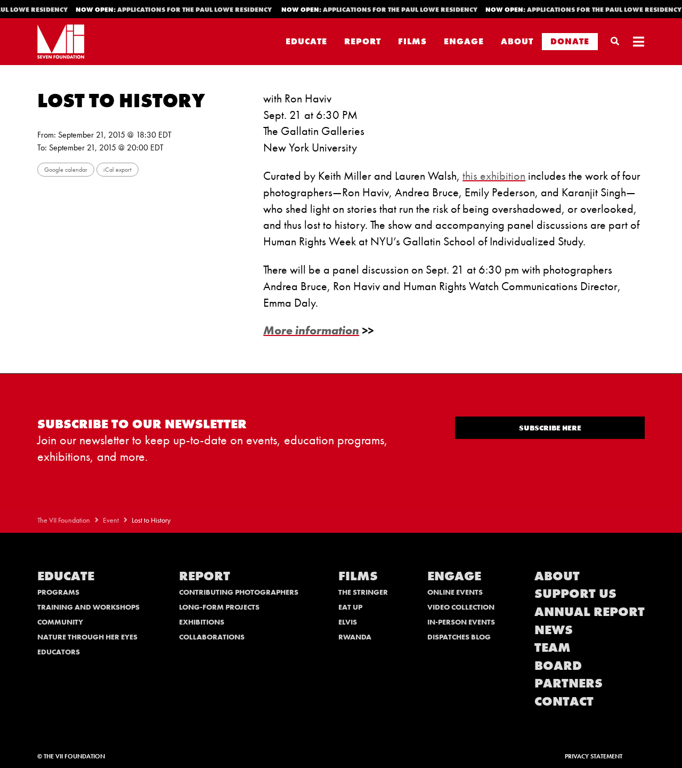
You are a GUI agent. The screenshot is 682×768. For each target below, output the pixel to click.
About (517, 41)
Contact (564, 701)
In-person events (461, 622)
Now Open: (170, 9)
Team (552, 647)
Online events (455, 592)
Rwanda (354, 637)
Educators (58, 652)
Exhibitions (201, 622)
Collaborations (212, 637)
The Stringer (363, 592)
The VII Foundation (63, 520)
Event (111, 520)
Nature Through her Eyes (87, 637)
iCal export (117, 169)
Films (412, 41)
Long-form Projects (219, 607)
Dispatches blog (459, 637)
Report (362, 41)
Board (558, 665)
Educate (306, 41)
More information (311, 330)
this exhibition (493, 175)
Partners (568, 683)
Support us (575, 593)
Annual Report (589, 611)
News (553, 629)
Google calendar (65, 169)
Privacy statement (593, 756)
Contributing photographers (238, 592)
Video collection (460, 607)
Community (60, 622)
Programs (58, 592)
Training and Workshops (88, 607)
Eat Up (350, 607)
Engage (464, 41)
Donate (569, 41)
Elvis (347, 622)
